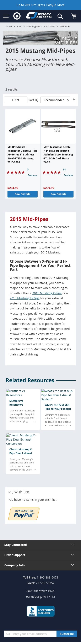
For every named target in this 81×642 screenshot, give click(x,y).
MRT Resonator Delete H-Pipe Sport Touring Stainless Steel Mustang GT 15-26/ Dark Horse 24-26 (58, 154)
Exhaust (50, 26)
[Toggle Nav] (6, 16)
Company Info (14, 565)
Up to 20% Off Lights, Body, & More (40, 5)
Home (8, 26)
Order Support (14, 555)
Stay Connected (15, 545)
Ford (19, 26)
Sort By (33, 100)
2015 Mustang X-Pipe (47, 293)
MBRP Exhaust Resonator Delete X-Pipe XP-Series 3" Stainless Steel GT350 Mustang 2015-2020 (22, 154)
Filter (15, 100)
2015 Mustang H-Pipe (24, 298)
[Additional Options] (23, 519)
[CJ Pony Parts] (39, 16)
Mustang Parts (34, 26)
